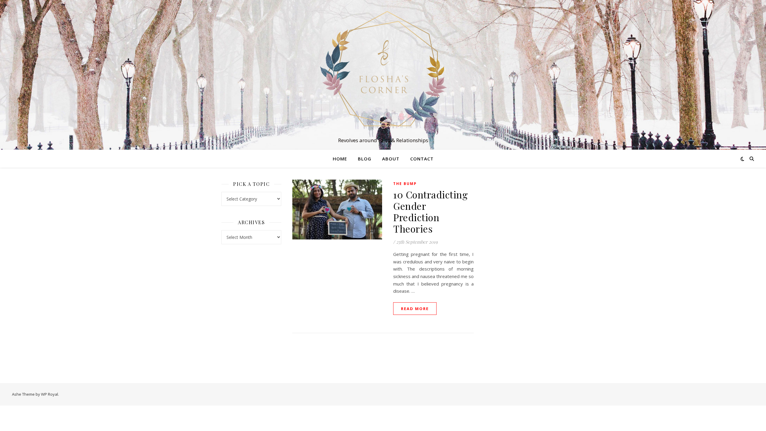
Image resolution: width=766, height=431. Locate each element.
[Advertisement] (515, 269)
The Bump (405, 183)
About (390, 159)
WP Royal (49, 394)
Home (340, 159)
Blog (364, 159)
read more (415, 308)
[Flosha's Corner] (383, 69)
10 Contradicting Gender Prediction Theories (430, 211)
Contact (422, 159)
